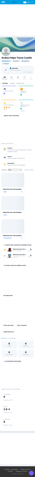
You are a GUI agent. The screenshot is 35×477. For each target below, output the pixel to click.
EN (30, 2)
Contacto (10, 471)
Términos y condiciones (11, 469)
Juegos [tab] (12, 83)
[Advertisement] (17, 20)
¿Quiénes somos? (25, 469)
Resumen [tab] (5, 83)
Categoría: (4, 169)
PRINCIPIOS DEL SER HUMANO (12, 189)
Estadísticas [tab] (20, 83)
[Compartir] (31, 473)
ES (28, 2)
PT (33, 2)
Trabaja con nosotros (21, 471)
